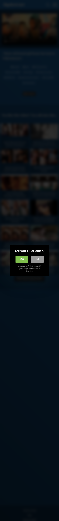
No (37, 259)
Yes (22, 259)
